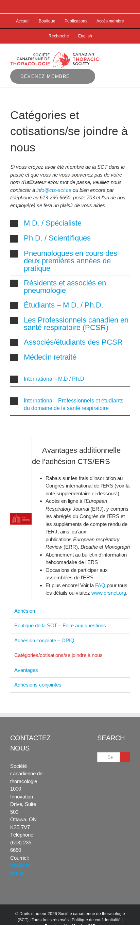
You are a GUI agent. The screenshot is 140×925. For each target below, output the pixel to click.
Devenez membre (45, 76)
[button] (70, 223)
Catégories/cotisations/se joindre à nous (58, 655)
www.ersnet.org (108, 593)
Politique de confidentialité (96, 920)
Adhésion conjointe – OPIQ (44, 640)
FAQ (100, 585)
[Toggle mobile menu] (127, 54)
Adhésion (24, 611)
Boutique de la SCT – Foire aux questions (60, 625)
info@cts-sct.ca (53, 190)
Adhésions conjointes (38, 685)
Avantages (26, 670)
